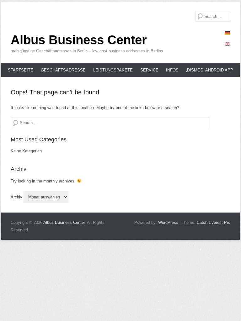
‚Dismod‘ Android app (209, 70)
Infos (172, 70)
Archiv (16, 197)
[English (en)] (227, 44)
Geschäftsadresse (63, 70)
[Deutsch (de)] (227, 33)
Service (149, 70)
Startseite (20, 70)
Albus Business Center (79, 40)
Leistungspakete (113, 70)
